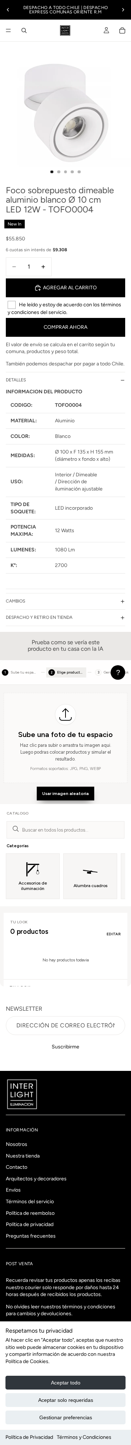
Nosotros (16, 1144)
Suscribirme (65, 1047)
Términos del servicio (30, 1201)
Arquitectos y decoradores (36, 1179)
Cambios (15, 601)
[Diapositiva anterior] (8, 10)
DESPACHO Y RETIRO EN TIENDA (39, 617)
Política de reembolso (30, 1213)
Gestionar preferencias (65, 1417)
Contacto (16, 1167)
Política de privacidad (29, 1224)
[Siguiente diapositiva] (123, 10)
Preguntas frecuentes (31, 1236)
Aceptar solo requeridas (65, 1400)
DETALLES (16, 379)
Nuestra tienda (23, 1155)
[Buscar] (24, 30)
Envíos (13, 1190)
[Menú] (8, 30)
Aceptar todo (65, 1383)
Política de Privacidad (29, 1437)
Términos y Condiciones (84, 1437)
